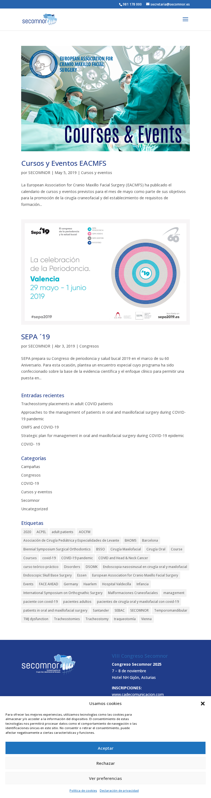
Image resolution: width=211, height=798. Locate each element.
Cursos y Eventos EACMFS (63, 163)
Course (176, 549)
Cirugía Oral (155, 549)
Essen (82, 575)
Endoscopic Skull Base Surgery (47, 575)
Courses (30, 558)
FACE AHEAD (48, 584)
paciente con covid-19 (40, 601)
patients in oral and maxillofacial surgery (55, 610)
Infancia (143, 584)
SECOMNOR (39, 172)
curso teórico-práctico (41, 566)
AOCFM (84, 532)
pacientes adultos (77, 601)
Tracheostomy (97, 619)
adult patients (62, 532)
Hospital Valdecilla (116, 584)
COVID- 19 (30, 444)
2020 (27, 532)
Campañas (30, 466)
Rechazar (105, 763)
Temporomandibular (170, 610)
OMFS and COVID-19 (40, 427)
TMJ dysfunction (35, 619)
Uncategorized (34, 508)
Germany (71, 584)
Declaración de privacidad (119, 790)
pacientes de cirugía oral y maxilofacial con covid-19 (138, 601)
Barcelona (150, 540)
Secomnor (30, 500)
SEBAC (120, 610)
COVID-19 (30, 483)
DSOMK (92, 566)
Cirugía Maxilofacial (125, 549)
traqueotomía (125, 619)
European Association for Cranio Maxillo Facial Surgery (135, 575)
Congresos (89, 346)
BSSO (100, 549)
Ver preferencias (105, 778)
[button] (203, 703)
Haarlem (90, 584)
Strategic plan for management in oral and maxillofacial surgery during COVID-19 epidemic (102, 435)
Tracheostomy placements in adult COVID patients (67, 403)
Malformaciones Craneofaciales (133, 592)
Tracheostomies (67, 619)
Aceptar (105, 748)
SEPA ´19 (35, 336)
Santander (101, 610)
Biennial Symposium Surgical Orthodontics (57, 549)
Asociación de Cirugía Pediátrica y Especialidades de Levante (71, 540)
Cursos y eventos (96, 172)
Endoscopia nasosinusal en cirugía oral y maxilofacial (145, 566)
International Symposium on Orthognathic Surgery (62, 592)
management (173, 592)
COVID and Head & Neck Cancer (123, 558)
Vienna (146, 619)
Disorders (72, 566)
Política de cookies (83, 790)
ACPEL (41, 532)
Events (28, 584)
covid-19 (49, 558)
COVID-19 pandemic (77, 558)
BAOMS (131, 540)
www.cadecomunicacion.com (138, 694)
